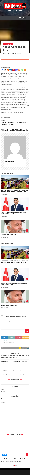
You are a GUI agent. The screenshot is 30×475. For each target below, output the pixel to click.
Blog (2, 398)
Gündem (3, 402)
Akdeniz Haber (15, 10)
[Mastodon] (16, 70)
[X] (5, 70)
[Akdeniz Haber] (15, 147)
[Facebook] (2, 70)
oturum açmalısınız (15, 321)
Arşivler (3, 389)
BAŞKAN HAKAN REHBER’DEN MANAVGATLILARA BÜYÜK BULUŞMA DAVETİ (14, 213)
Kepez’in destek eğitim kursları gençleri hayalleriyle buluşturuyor (15, 374)
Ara (2, 328)
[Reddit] (8, 70)
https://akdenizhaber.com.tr (10, 164)
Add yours (23, 316)
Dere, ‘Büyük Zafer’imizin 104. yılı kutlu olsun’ (11, 370)
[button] (3, 452)
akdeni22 (19, 53)
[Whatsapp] (22, 70)
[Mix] (19, 70)
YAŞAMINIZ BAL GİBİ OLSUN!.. (9, 234)
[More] (25, 70)
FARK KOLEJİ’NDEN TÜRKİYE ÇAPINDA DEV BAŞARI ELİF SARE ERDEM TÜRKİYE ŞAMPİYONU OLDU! (14, 191)
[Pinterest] (13, 70)
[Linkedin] (10, 70)
